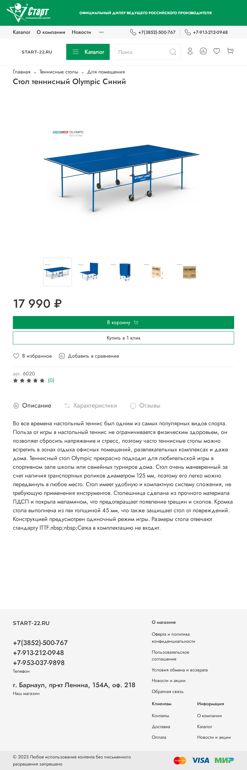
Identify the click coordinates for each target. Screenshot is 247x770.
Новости (81, 32)
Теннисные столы (59, 71)
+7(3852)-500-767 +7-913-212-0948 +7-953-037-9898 (40, 653)
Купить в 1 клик (124, 338)
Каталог (21, 32)
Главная (22, 71)
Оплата (159, 737)
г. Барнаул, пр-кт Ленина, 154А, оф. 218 (74, 685)
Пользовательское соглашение (170, 655)
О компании (51, 32)
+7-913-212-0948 (210, 32)
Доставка (161, 726)
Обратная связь (168, 691)
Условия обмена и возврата (180, 670)
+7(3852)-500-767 (157, 32)
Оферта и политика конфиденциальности (173, 637)
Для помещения (106, 71)
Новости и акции (169, 680)
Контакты (160, 715)
